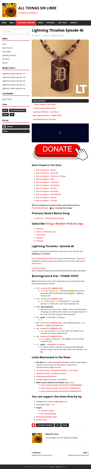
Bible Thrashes (7, 48)
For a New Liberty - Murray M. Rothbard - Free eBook (57, 370)
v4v (57, 425)
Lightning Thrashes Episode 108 (13, 81)
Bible (5, 110)
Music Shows (59, 36)
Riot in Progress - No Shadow (47, 185)
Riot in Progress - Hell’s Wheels (48, 194)
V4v (12, 115)
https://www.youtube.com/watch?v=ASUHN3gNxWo (61, 385)
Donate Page (41, 420)
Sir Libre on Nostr (39, 268)
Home (4, 44)
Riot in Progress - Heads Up (47, 173)
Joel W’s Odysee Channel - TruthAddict (51, 379)
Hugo (51, 467)
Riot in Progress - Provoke (46, 200)
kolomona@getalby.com (57, 401)
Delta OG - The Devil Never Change (50, 218)
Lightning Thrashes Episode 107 (13, 85)
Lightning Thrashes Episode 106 (13, 88)
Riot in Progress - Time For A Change (51, 176)
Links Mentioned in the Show (44, 119)
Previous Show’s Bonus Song (44, 108)
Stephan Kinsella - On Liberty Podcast (51, 373)
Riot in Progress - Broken (46, 170)
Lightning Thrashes (9, 55)
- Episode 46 (46, 112)
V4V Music (6, 59)
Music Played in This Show (45, 104)
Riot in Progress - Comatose (47, 182)
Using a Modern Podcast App (64, 223)
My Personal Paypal (48, 414)
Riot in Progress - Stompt (46, 197)
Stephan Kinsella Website (46, 376)
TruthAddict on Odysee (55, 317)
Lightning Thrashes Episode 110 (13, 74)
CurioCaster (41, 235)
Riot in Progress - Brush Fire (47, 191)
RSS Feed (39, 229)
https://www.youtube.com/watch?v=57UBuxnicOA (61, 388)
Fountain (39, 241)
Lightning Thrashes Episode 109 (13, 77)
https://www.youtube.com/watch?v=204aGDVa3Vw (61, 391)
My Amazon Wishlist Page (46, 417)
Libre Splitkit (6, 51)
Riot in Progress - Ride (45, 179)
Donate (5, 63)
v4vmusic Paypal (47, 411)
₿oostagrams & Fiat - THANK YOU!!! (47, 115)
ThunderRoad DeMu (60, 362)
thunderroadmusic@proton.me (48, 367)
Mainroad (59, 467)
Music (5, 115)
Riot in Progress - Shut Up (46, 188)
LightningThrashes (45, 425)
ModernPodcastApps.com (46, 258)
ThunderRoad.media (40, 208)
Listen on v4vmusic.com (45, 232)
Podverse (40, 238)
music (65, 425)
